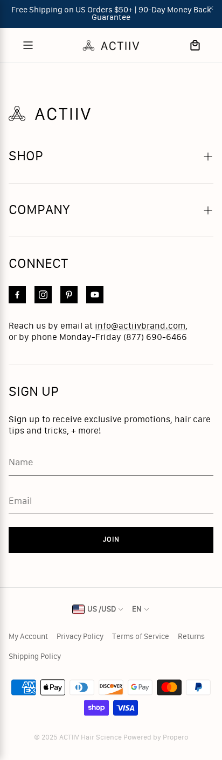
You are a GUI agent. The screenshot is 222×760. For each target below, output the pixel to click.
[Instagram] (43, 294)
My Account (28, 637)
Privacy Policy (80, 637)
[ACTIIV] (111, 45)
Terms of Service (140, 637)
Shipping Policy (35, 656)
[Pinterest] (69, 294)
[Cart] (195, 45)
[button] (111, 156)
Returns (191, 637)
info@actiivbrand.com (140, 326)
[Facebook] (17, 294)
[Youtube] (94, 294)
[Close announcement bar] (211, 8)
